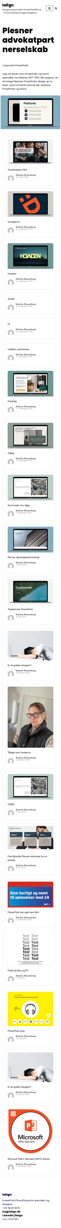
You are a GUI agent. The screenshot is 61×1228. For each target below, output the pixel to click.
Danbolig (12, 401)
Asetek (11, 299)
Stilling (11, 453)
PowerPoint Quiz (16, 1031)
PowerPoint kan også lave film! (23, 912)
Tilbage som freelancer (19, 752)
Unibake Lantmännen (18, 349)
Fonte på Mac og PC (18, 970)
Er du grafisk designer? (19, 665)
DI (9, 324)
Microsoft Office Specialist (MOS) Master (29, 1159)
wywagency (14, 221)
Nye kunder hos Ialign (19, 505)
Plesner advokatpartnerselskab (23, 557)
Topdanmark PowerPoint (20, 609)
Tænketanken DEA (17, 169)
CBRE (11, 804)
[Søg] (56, 8)
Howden (12, 273)
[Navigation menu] (49, 8)
